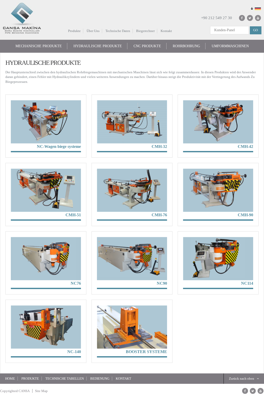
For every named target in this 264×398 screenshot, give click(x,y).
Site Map (41, 391)
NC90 (162, 283)
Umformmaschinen (230, 46)
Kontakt (166, 31)
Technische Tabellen (64, 378)
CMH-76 (159, 215)
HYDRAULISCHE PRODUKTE (97, 46)
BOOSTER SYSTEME (146, 351)
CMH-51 (73, 215)
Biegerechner (145, 31)
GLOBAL (255, 8)
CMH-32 (159, 146)
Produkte (74, 31)
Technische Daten (117, 31)
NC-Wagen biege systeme (59, 146)
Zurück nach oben (241, 378)
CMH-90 (245, 215)
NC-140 (74, 351)
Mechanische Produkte (38, 46)
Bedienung (99, 378)
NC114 (247, 283)
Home (10, 378)
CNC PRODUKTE (147, 46)
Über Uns (93, 31)
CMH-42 (245, 146)
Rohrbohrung (186, 46)
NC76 (76, 283)
